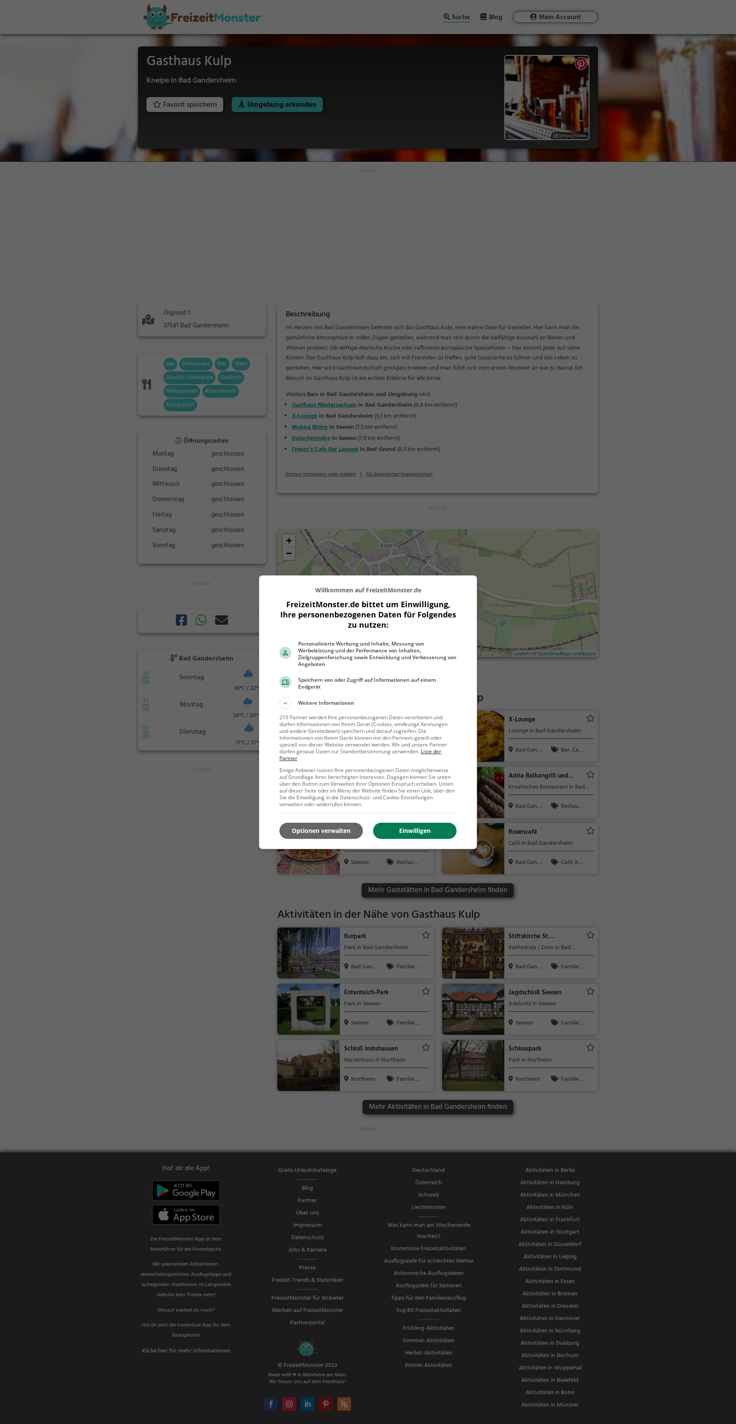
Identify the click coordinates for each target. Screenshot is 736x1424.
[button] (368, 703)
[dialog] (368, 712)
